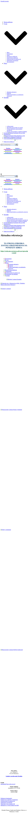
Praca (7, 263)
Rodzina (8, 148)
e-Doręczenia (10, 126)
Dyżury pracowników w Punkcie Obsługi (17, 131)
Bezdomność (8, 150)
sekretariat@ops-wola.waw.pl (8, 784)
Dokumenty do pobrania (12, 274)
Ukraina (17, 152)
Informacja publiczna (12, 56)
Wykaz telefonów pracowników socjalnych (17, 220)
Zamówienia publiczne (12, 57)
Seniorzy (17, 148)
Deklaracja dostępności (6, 798)
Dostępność (8, 271)
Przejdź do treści (5, 1)
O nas (7, 260)
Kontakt (8, 275)
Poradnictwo (17, 150)
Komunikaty (10, 53)
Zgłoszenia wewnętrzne (12, 60)
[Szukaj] (16, 145)
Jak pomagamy (10, 61)
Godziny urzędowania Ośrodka (14, 776)
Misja (8, 52)
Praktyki (9, 93)
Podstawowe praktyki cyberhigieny (9, 799)
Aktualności (9, 258)
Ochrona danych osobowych (14, 59)
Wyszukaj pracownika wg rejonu (15, 127)
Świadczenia (8, 152)
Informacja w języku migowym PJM (10, 805)
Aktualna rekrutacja (11, 92)
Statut (8, 55)
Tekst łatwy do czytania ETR (8, 804)
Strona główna (8, 22)
